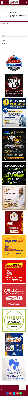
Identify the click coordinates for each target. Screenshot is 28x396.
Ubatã (2, 49)
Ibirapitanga (4, 29)
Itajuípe (3, 43)
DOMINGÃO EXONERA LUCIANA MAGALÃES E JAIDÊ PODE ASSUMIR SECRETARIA (18, 15)
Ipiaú (2, 35)
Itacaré (3, 40)
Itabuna (3, 38)
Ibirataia (3, 32)
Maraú (2, 46)
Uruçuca (3, 52)
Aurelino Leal (4, 26)
